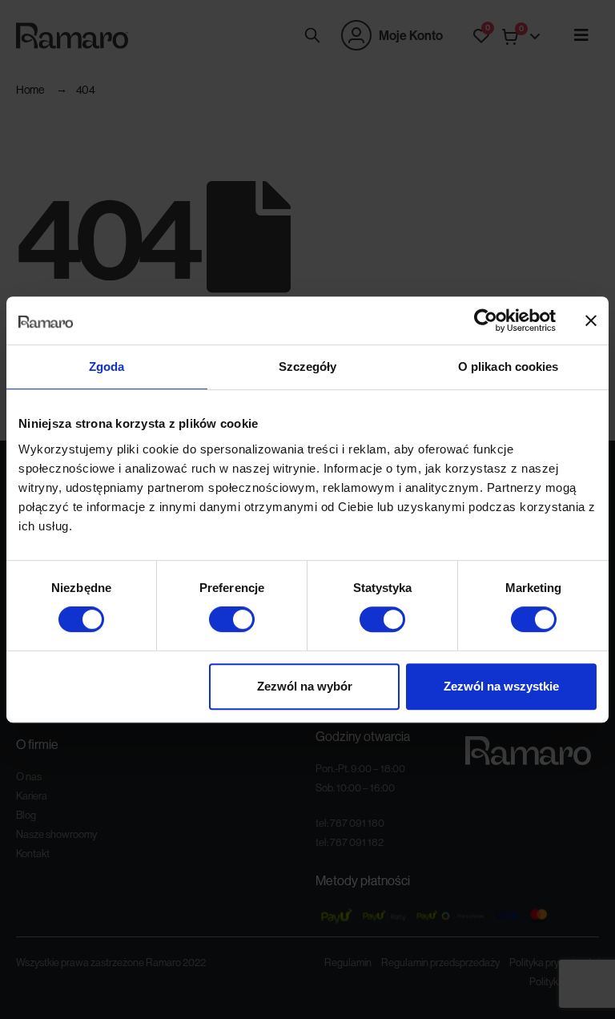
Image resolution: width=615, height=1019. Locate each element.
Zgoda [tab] (107, 366)
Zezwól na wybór (304, 686)
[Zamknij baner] (591, 320)
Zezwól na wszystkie (501, 686)
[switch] (232, 619)
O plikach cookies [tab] (508, 366)
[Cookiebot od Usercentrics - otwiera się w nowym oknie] (486, 320)
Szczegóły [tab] (308, 366)
